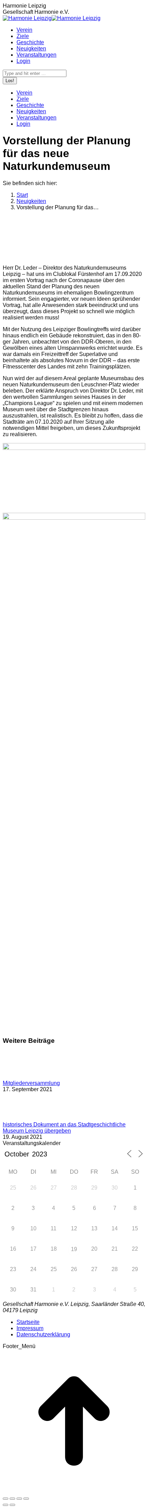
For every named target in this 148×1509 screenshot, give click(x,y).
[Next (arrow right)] (12, 1505)
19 (74, 1249)
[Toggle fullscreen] (19, 1499)
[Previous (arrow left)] (5, 1505)
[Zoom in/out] (26, 1499)
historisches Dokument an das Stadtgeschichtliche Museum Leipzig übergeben (64, 1128)
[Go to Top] (74, 1490)
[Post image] (22, 1077)
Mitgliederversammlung (31, 1083)
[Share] (12, 1499)
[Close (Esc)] (5, 1499)
